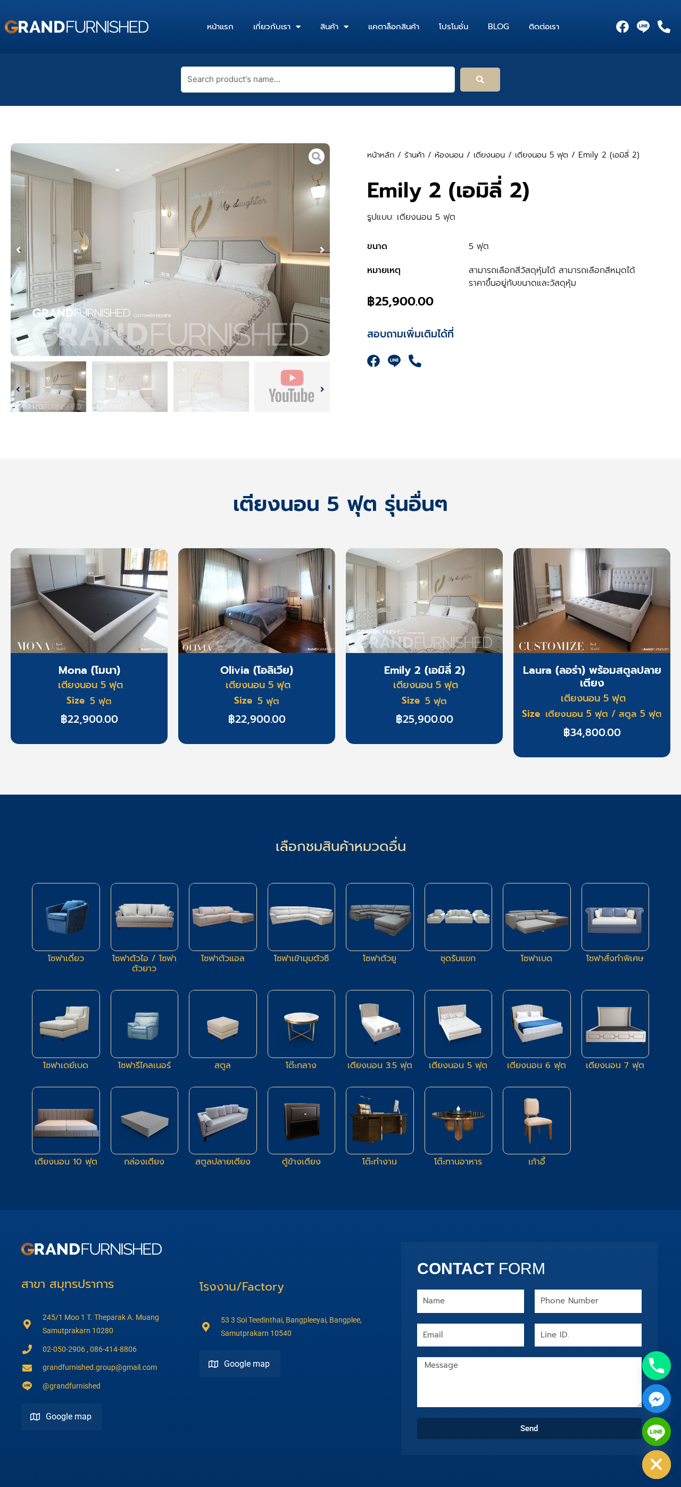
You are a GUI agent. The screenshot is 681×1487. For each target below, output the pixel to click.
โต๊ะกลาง (301, 1065)
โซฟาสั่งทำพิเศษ (615, 958)
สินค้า (329, 26)
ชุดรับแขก (458, 958)
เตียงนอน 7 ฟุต (615, 1065)
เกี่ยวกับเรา (271, 26)
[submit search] (480, 80)
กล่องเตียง (144, 1161)
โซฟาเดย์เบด (65, 1065)
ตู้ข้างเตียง (301, 1161)
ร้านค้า (414, 155)
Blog (498, 26)
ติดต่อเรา (544, 26)
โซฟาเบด (536, 958)
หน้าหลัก (380, 155)
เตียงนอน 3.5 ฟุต (379, 1065)
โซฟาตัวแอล (223, 958)
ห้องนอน (449, 155)
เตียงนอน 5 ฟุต (541, 155)
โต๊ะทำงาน (379, 1161)
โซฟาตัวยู (379, 958)
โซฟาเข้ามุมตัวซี (301, 958)
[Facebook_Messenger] (656, 1398)
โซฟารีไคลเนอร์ (144, 1065)
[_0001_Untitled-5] (170, 249)
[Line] (656, 1431)
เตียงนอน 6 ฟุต (536, 1065)
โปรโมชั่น (453, 26)
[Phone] (656, 1365)
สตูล (222, 1065)
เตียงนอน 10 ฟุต (66, 1161)
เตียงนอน (489, 155)
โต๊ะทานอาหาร (458, 1161)
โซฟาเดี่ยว (66, 958)
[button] (18, 250)
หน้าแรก (220, 26)
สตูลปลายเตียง (223, 1161)
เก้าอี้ (536, 1161)
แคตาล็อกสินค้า (393, 26)
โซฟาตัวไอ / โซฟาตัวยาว (144, 963)
